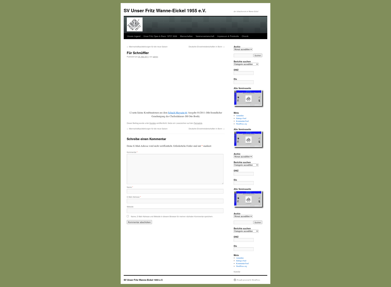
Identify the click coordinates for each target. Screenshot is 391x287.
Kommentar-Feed (242, 121)
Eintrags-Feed (241, 118)
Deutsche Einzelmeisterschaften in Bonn (207, 46)
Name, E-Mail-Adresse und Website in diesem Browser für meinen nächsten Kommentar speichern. (172, 216)
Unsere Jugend (133, 36)
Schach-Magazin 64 (177, 112)
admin (155, 56)
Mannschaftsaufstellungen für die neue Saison (147, 46)
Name (130, 187)
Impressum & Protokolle (228, 36)
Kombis (153, 123)
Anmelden (240, 115)
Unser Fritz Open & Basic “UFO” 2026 (160, 36)
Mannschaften (186, 36)
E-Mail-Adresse (134, 197)
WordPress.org (241, 123)
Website (130, 206)
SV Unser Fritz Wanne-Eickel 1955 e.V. (165, 10)
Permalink (198, 123)
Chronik (245, 36)
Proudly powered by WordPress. (248, 280)
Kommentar (132, 152)
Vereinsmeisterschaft (205, 36)
